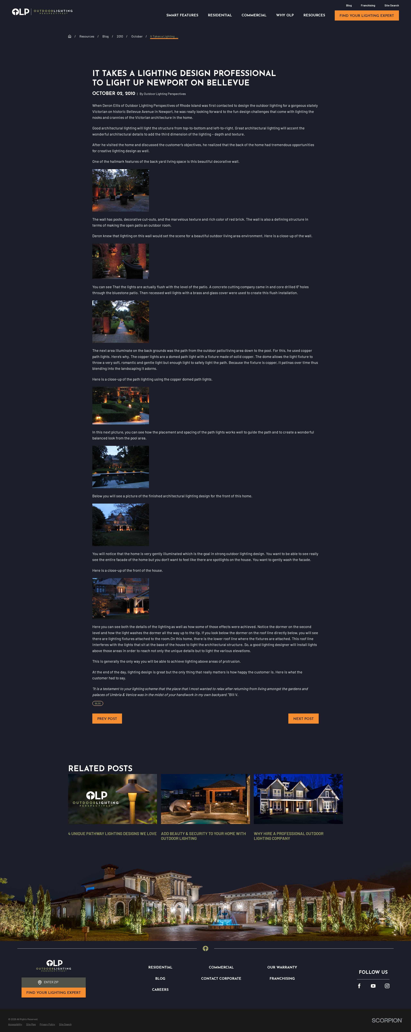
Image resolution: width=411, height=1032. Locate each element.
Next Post (303, 719)
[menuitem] (15, 1024)
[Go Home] (69, 36)
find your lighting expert (367, 16)
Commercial (221, 967)
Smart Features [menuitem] (182, 15)
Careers (160, 990)
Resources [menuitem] (314, 15)
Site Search (392, 5)
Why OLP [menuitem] (285, 15)
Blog (349, 5)
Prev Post (107, 719)
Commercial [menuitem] (254, 15)
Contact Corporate (221, 979)
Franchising (368, 5)
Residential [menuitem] (220, 15)
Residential (160, 967)
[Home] (42, 11)
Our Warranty (282, 967)
